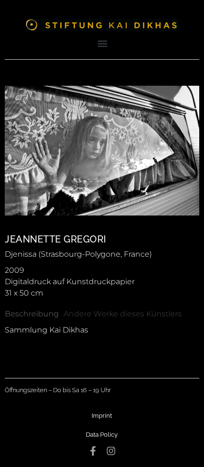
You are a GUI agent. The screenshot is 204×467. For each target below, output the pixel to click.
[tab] (32, 314)
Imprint (102, 415)
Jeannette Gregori (55, 239)
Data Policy (102, 434)
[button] (103, 43)
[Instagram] (111, 451)
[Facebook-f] (93, 451)
